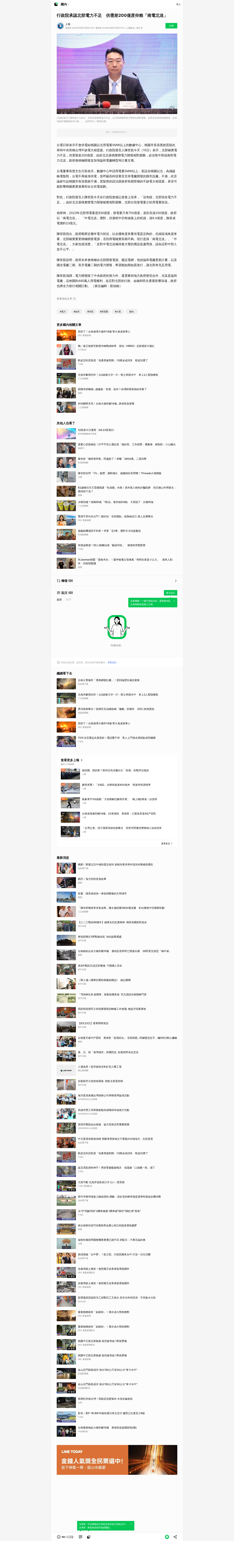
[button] (65, 1536)
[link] (80, 1536)
